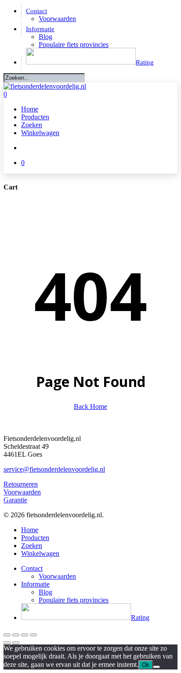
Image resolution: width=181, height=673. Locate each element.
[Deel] (24, 635)
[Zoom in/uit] (7, 635)
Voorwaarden (22, 492)
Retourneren (21, 484)
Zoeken (31, 545)
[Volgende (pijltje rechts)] (15, 642)
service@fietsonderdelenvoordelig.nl (54, 469)
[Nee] (156, 667)
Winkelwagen (40, 553)
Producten (35, 537)
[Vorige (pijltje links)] (7, 642)
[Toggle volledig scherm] (15, 635)
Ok (145, 665)
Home (29, 529)
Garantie (15, 500)
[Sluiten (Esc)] (33, 635)
